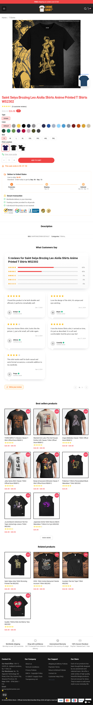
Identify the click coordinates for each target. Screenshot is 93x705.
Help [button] (89, 702)
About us (29, 664)
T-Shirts (12, 18)
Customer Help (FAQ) (56, 676)
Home (4, 18)
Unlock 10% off (5, 695)
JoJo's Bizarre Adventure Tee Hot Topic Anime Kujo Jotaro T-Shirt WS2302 (16, 524)
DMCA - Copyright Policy (34, 673)
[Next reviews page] (86, 387)
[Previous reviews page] (75, 387)
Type (3, 115)
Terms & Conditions (32, 667)
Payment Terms (54, 667)
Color (4, 122)
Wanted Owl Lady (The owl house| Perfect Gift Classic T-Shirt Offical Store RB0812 (45, 440)
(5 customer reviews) (19, 106)
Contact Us (52, 673)
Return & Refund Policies (57, 670)
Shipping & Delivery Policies (58, 664)
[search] (85, 8)
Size (3, 135)
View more (46, 538)
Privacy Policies (31, 670)
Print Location (7, 142)
